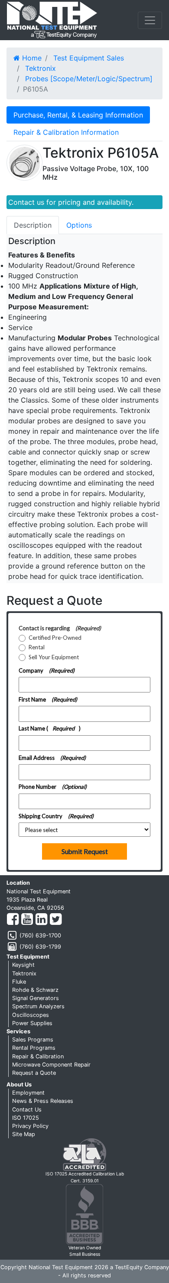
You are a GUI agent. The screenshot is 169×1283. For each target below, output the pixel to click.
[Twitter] (55, 919)
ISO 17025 (25, 1118)
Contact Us (27, 1109)
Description (33, 225)
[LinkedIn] (41, 919)
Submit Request (85, 851)
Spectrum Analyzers (38, 1006)
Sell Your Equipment (54, 657)
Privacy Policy (30, 1126)
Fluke (19, 981)
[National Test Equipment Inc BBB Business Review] (84, 1214)
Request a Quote (34, 1073)
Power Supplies (32, 1023)
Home (31, 58)
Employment (28, 1092)
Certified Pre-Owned (55, 638)
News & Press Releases (42, 1101)
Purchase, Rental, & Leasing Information (78, 115)
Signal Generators (35, 998)
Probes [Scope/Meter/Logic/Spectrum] (89, 78)
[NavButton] (150, 20)
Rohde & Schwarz (35, 990)
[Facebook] (12, 919)
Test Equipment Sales (88, 58)
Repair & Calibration (38, 1056)
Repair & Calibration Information (66, 132)
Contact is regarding (60, 628)
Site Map (23, 1134)
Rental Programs (33, 1048)
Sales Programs (32, 1039)
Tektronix (40, 68)
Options (79, 225)
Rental (37, 647)
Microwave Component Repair (51, 1064)
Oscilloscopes (30, 1015)
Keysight (23, 965)
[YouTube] (27, 919)
